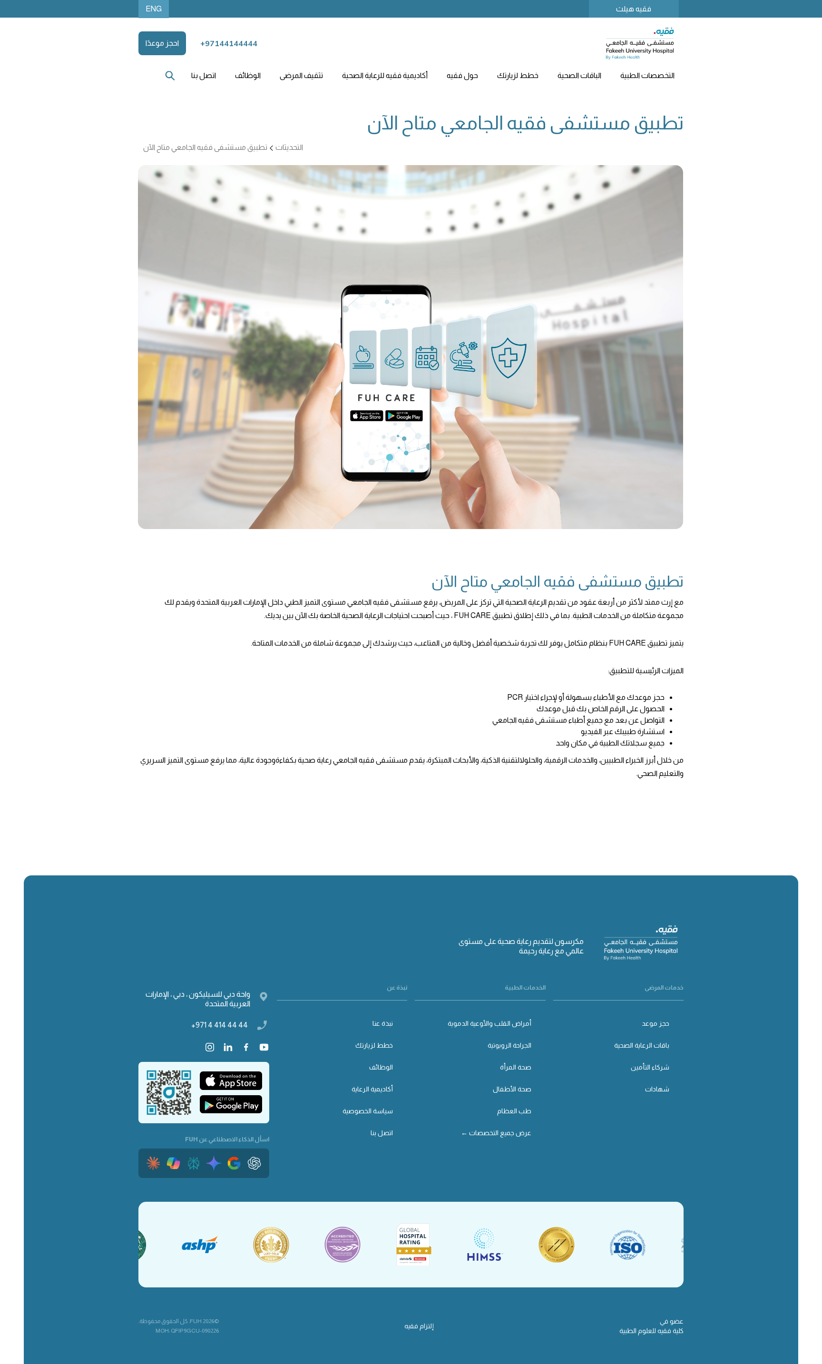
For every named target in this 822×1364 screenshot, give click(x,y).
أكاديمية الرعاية (372, 1089)
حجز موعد (655, 1023)
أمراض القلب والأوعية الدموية (489, 1023)
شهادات (657, 1089)
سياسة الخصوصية (367, 1111)
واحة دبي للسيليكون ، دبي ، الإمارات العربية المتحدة (198, 999)
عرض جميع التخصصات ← (496, 1133)
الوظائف (248, 75)
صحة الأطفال (512, 1089)
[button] (647, 75)
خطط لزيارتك (374, 1045)
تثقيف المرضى (301, 75)
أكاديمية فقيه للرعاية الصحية (385, 75)
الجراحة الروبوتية (509, 1045)
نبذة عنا (382, 1023)
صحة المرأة (515, 1067)
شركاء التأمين (650, 1067)
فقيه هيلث (633, 9)
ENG (154, 9)
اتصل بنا (203, 75)
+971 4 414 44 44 (219, 1025)
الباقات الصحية (579, 75)
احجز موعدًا (162, 43)
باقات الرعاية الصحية (641, 1045)
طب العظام (514, 1111)
